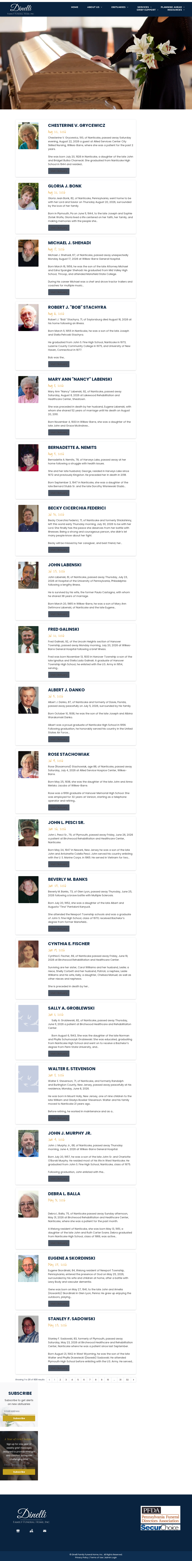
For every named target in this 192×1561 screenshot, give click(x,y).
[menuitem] (72, 7)
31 (120, 1379)
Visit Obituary (58, 171)
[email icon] (45, 1531)
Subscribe (19, 1418)
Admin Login (111, 1557)
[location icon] (31, 1531)
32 (127, 1379)
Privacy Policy (81, 1557)
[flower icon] (18, 1531)
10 (108, 1379)
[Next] (133, 1379)
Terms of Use (96, 1557)
